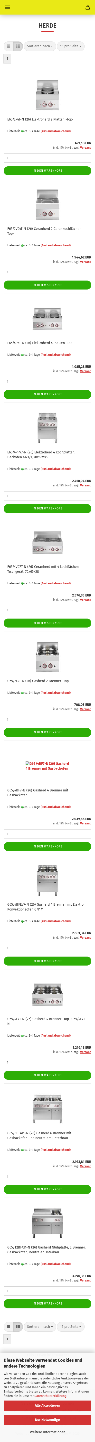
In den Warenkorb (48, 170)
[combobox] (40, 46)
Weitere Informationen (47, 1432)
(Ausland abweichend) (56, 131)
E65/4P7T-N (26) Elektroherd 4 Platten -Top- (40, 343)
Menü (7, 7)
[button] (8, 46)
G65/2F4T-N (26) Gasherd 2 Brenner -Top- (38, 681)
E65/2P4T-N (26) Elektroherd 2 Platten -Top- (40, 119)
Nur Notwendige (47, 1420)
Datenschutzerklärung (50, 1396)
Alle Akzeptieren (47, 1405)
